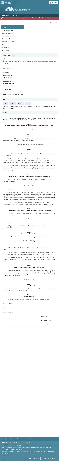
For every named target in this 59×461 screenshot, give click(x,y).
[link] (5, 15)
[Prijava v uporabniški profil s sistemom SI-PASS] (53, 2)
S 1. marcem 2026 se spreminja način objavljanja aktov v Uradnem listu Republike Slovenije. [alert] (26, 18)
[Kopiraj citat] (13, 55)
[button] (29, 55)
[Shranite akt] (50, 22)
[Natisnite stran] (56, 22)
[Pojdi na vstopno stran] (6, 4)
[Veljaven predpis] (3, 61)
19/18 (12, 68)
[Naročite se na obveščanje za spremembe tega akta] (48, 22)
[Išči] (46, 2)
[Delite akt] (53, 22)
